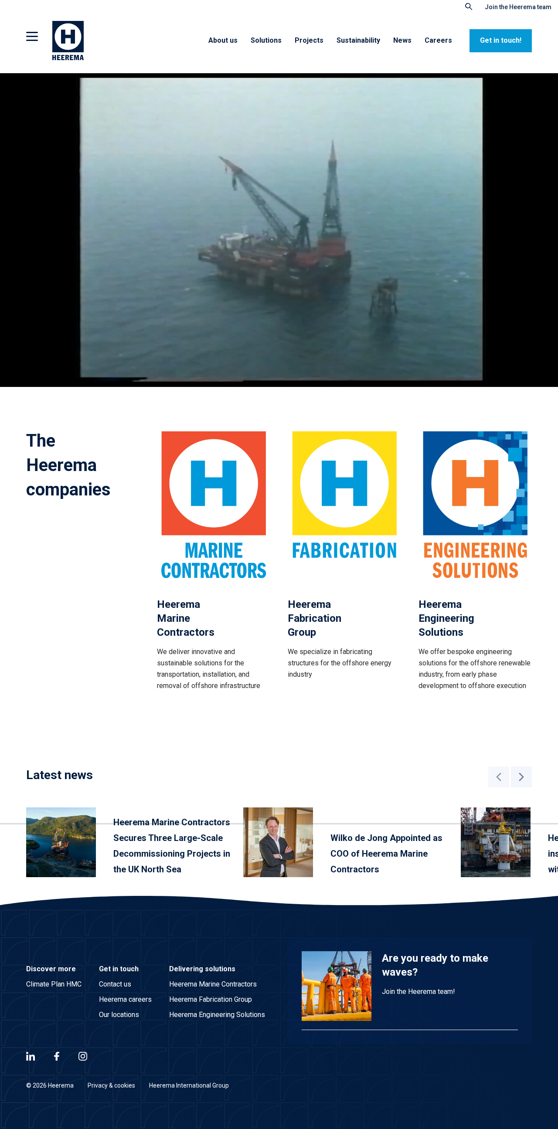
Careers (438, 40)
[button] (498, 776)
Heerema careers (125, 999)
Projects (309, 40)
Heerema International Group (189, 1085)
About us (223, 40)
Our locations (119, 1014)
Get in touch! (500, 40)
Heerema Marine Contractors (213, 984)
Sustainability (358, 40)
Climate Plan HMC (54, 984)
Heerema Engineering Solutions (217, 1014)
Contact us (115, 984)
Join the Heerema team (518, 6)
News (402, 40)
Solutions (266, 40)
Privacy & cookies (111, 1085)
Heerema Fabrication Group (210, 999)
